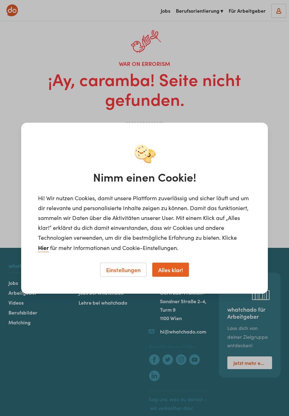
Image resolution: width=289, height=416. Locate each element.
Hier (43, 247)
